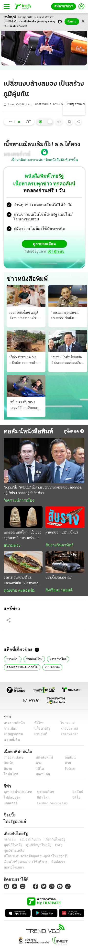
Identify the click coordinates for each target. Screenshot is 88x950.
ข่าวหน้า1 (11, 660)
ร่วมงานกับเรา (28, 841)
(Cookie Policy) (18, 26)
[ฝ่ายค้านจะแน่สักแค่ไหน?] (64, 518)
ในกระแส (66, 724)
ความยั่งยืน (11, 741)
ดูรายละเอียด (44, 244)
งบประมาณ (49, 668)
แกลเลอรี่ (10, 805)
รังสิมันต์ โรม (32, 660)
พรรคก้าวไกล (55, 660)
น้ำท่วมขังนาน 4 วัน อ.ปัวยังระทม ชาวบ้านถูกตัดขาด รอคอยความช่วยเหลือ (26, 361)
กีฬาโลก (39, 799)
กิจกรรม (9, 841)
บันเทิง (8, 765)
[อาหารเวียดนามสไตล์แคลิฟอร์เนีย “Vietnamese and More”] (23, 563)
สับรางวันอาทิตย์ (58, 546)
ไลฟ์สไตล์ (10, 776)
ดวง (37, 765)
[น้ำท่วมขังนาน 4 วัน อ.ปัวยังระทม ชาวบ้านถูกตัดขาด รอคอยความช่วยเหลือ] (26, 341)
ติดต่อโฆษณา (71, 858)
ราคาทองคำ (68, 736)
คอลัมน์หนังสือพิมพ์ (26, 431)
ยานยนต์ (39, 736)
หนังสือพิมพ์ (42, 104)
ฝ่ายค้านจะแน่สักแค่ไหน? (61, 533)
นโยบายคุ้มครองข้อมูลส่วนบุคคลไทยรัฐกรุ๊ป (32, 852)
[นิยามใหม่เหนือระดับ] (64, 563)
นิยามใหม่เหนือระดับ (58, 579)
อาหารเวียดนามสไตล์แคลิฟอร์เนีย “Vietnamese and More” (23, 582)
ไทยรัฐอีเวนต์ (13, 823)
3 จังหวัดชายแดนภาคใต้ (20, 668)
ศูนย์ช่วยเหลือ (48, 847)
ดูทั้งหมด (72, 432)
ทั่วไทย (38, 724)
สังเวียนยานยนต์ (57, 591)
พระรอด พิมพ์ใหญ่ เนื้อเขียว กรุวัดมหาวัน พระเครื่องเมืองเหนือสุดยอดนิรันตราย (23, 537)
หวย (66, 765)
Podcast (69, 770)
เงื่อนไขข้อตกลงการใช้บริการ (23, 858)
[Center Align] (83, 21)
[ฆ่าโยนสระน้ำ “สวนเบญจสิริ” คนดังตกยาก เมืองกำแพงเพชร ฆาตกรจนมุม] (26, 386)
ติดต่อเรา (51, 858)
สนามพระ (11, 546)
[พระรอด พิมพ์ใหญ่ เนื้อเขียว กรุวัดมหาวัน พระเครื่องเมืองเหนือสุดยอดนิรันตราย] (23, 518)
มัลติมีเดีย (40, 776)
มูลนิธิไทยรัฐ (73, 841)
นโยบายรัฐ (40, 730)
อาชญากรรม (12, 736)
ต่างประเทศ (67, 730)
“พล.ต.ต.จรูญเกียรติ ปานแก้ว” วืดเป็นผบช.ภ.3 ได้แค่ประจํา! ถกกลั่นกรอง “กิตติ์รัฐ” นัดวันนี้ (66, 316)
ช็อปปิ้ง (9, 817)
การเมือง (59, 104)
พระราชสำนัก (13, 724)
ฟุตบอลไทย (41, 794)
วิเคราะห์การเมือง (17, 501)
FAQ (32, 847)
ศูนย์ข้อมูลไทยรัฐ (15, 847)
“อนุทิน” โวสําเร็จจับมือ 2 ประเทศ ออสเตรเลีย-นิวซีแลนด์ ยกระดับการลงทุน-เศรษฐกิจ (67, 361)
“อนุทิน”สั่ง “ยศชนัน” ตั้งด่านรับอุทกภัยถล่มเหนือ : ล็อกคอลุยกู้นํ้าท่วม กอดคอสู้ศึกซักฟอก (43, 491)
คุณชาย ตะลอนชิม (17, 592)
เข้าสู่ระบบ (55, 252)
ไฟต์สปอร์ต (11, 799)
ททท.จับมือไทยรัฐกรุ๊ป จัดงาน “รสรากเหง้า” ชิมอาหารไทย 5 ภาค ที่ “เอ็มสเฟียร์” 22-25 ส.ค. (26, 316)
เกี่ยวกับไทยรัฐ (51, 841)
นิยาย (7, 770)
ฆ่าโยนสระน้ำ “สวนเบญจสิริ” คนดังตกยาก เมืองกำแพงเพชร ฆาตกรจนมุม (25, 406)
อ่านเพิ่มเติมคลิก (37, 21)
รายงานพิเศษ (13, 759)
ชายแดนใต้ (69, 668)
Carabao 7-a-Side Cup (51, 805)
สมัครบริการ (64, 6)
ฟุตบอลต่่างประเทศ (16, 794)
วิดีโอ (38, 770)
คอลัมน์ (68, 759)
